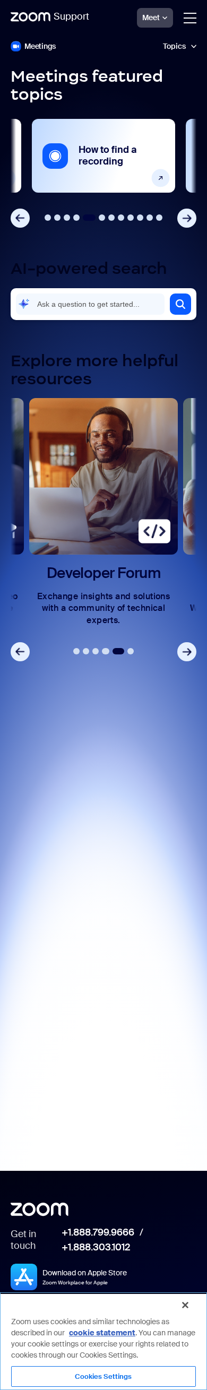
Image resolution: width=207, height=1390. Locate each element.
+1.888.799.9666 (98, 1233)
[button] (180, 304)
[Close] (185, 1305)
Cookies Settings (103, 1376)
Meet (151, 17)
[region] (103, 1341)
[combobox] (90, 304)
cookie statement (102, 1332)
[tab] (48, 217)
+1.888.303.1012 (96, 1248)
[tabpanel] (103, 156)
